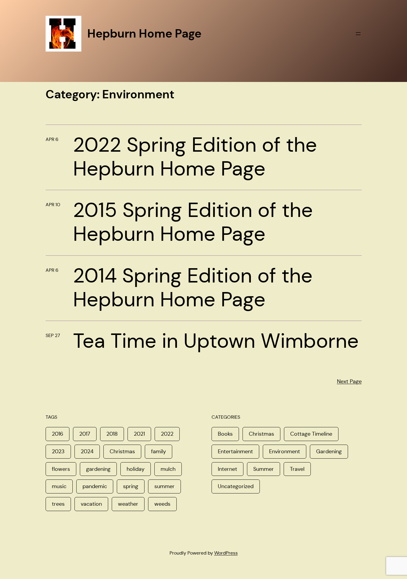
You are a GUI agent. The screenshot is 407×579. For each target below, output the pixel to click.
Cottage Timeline (311, 434)
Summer (263, 469)
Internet (227, 469)
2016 (57, 434)
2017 (84, 434)
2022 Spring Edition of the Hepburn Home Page (195, 157)
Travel (297, 469)
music (59, 486)
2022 (167, 434)
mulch (168, 469)
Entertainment (235, 451)
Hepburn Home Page (144, 33)
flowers (61, 469)
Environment (284, 451)
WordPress (226, 553)
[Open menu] (358, 33)
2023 (58, 451)
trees (58, 504)
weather (128, 504)
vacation (91, 504)
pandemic (95, 486)
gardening (98, 469)
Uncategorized (236, 486)
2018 (112, 434)
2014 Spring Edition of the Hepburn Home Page (193, 287)
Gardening (329, 451)
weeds (162, 504)
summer (164, 486)
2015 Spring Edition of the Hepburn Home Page (193, 222)
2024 (87, 451)
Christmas (122, 451)
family (158, 451)
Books (225, 434)
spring (130, 486)
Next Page (349, 381)
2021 (139, 434)
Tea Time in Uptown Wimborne (216, 341)
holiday (136, 469)
